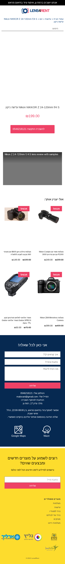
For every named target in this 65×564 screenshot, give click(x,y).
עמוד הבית (58, 19)
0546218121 (26, 393)
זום (41, 19)
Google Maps (18, 436)
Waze (47, 436)
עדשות (48, 19)
